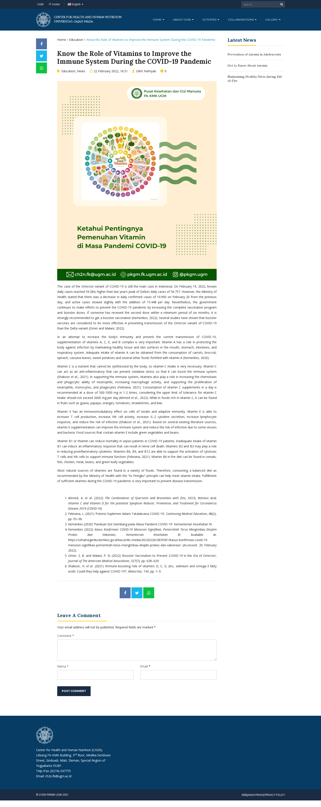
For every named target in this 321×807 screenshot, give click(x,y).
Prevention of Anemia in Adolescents (254, 54)
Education (76, 40)
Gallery (271, 19)
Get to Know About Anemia (247, 65)
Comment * (65, 636)
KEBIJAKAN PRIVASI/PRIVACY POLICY (263, 795)
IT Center (54, 4)
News (81, 71)
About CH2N (182, 19)
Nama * (63, 666)
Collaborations (241, 19)
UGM (40, 4)
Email (144, 666)
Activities (209, 19)
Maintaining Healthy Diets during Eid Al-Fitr (254, 79)
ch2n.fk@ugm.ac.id (58, 776)
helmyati (150, 71)
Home (157, 19)
